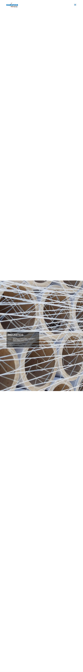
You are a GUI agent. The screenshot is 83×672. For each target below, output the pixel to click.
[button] (75, 4)
